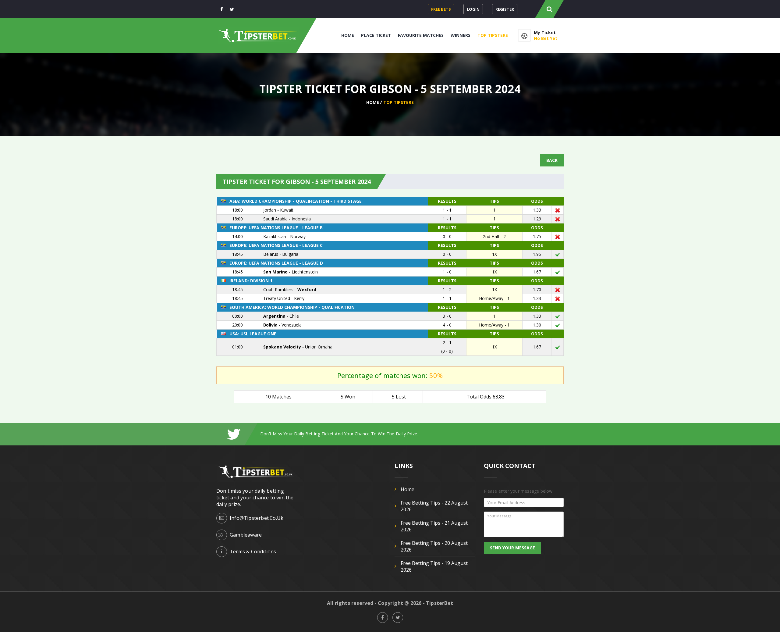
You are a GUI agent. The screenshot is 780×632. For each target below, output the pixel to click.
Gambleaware (246, 534)
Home (347, 35)
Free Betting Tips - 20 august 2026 (434, 546)
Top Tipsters (492, 35)
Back (552, 160)
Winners (460, 35)
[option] (412, 434)
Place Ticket (376, 35)
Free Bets (441, 9)
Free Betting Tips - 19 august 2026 (434, 566)
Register (504, 9)
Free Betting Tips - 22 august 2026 (434, 506)
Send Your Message (512, 548)
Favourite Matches (421, 35)
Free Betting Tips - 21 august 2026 (434, 526)
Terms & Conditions (253, 551)
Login (473, 9)
